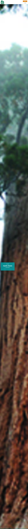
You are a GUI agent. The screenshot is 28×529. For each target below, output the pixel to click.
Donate (25, 1)
